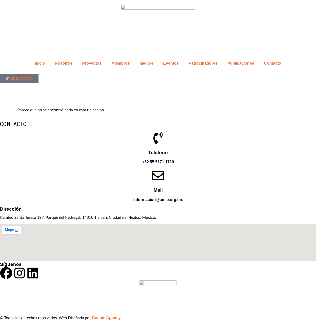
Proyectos (91, 63)
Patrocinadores (203, 63)
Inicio (40, 63)
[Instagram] (19, 273)
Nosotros (63, 63)
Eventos (171, 63)
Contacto (272, 63)
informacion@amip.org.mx (158, 200)
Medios (146, 63)
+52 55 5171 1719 (158, 162)
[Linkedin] (33, 273)
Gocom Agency (106, 318)
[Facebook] (6, 273)
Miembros (120, 63)
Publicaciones (240, 63)
